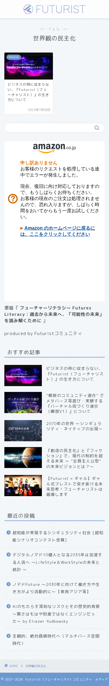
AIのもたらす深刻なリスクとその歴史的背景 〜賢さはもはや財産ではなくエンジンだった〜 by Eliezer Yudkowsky (56, 614)
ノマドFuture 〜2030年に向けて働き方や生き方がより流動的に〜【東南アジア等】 (56, 588)
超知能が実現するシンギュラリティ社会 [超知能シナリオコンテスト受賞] (57, 536)
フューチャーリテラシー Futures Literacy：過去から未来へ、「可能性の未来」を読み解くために (54, 314)
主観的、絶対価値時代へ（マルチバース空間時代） (56, 639)
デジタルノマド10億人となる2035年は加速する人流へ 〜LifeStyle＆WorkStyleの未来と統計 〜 (57, 562)
